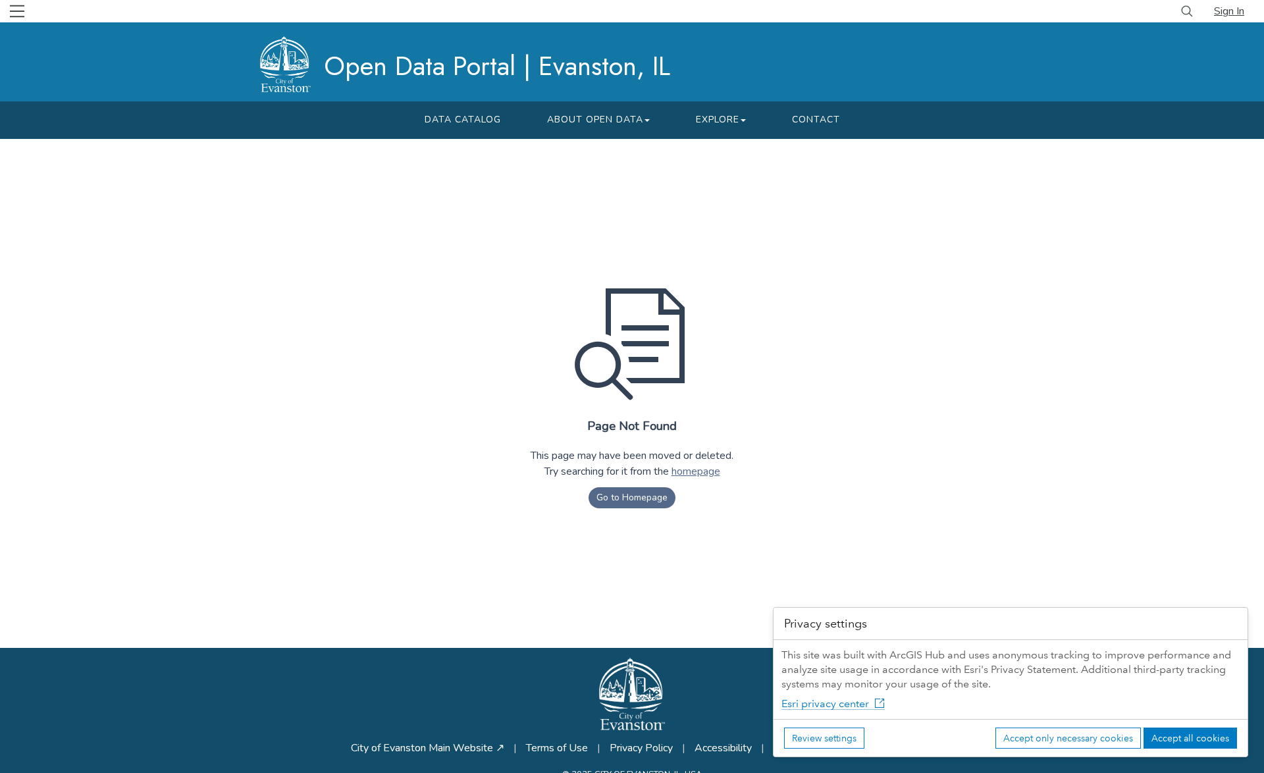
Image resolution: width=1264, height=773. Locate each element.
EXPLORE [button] (717, 119)
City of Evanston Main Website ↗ (427, 748)
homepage (696, 471)
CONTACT (816, 119)
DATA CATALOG (463, 119)
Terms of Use (557, 748)
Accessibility (723, 748)
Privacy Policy (641, 748)
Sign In (1229, 11)
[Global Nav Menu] (17, 11)
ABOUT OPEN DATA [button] (595, 119)
